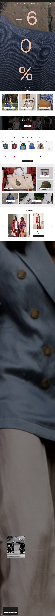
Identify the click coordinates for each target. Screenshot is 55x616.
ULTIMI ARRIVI (19, 137)
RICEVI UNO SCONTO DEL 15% (10, 612)
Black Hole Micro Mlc (6, 154)
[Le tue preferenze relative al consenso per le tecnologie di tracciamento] (1, 614)
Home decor (26, 3)
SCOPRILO (27, 125)
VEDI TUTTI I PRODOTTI (27, 160)
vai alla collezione (44, 107)
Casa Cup (49, 154)
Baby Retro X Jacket (40, 154)
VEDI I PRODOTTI (8, 188)
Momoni (39, 230)
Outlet (33, 3)
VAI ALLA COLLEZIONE (9, 107)
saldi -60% (29, 137)
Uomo (21, 3)
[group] (27, 46)
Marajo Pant (38, 231)
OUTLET (38, 137)
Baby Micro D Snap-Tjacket (23, 154)
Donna (16, 3)
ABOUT (39, 603)
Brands (38, 3)
